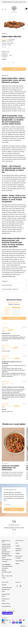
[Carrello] (25, 9)
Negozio (18, 545)
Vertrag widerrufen (6, 606)
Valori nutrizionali (7, 285)
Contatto (18, 553)
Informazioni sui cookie (5, 599)
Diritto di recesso (6, 603)
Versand (12, 43)
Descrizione (5, 75)
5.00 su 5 (18, 302)
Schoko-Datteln (5, 268)
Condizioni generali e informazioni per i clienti (7, 589)
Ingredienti (5, 281)
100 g (4, 55)
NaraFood (4, 33)
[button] (5, 39)
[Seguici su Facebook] (17, 586)
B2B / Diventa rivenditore (19, 557)
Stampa (17, 563)
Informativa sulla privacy (6, 595)
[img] (5, 327)
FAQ (17, 543)
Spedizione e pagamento (19, 549)
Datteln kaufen (11, 276)
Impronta (4, 584)
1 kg (10, 55)
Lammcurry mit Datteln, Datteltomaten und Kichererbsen (10, 467)
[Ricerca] (5, 9)
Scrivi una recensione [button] (14, 318)
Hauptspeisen (5, 463)
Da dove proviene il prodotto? (10, 289)
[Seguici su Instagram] (20, 586)
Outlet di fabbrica (20, 560)
